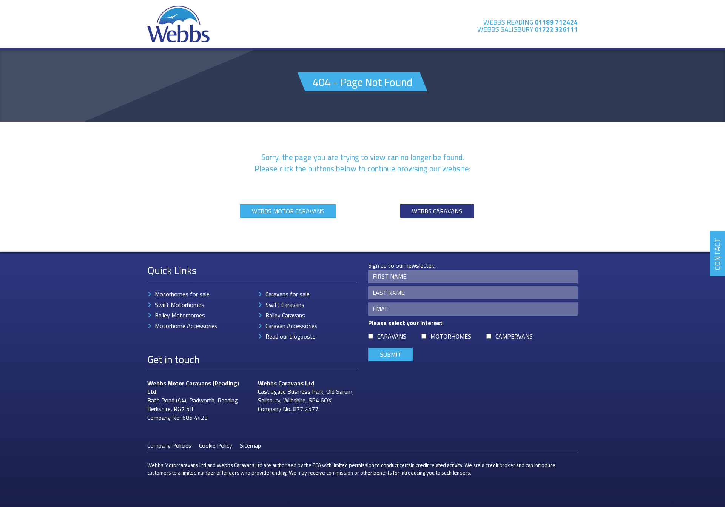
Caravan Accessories (291, 325)
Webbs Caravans (437, 211)
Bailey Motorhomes (180, 315)
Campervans (514, 336)
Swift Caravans (284, 304)
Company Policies (169, 445)
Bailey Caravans (285, 315)
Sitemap (250, 445)
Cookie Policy (215, 445)
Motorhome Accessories (186, 325)
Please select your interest (405, 323)
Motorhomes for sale (182, 294)
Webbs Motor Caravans (288, 211)
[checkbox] (370, 336)
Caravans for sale (287, 294)
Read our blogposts (290, 336)
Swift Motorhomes (179, 304)
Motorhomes (450, 336)
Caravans (391, 336)
